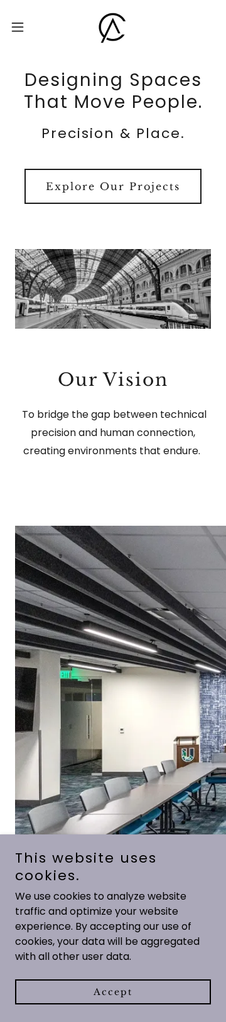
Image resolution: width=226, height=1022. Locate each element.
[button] (21, 27)
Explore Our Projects (113, 186)
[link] (113, 27)
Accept (113, 992)
